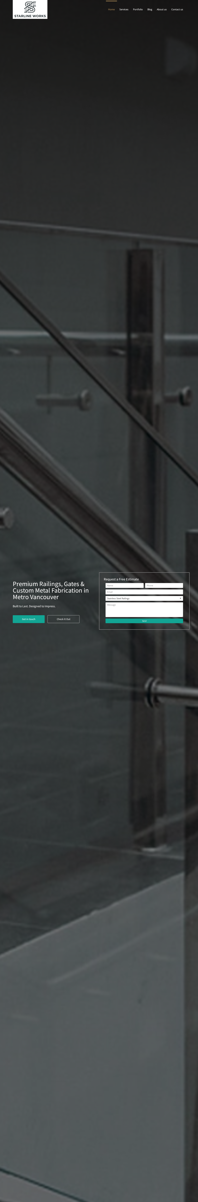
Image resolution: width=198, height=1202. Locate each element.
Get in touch (28, 619)
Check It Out (63, 619)
